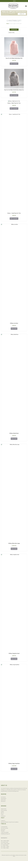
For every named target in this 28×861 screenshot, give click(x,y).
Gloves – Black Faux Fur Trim (14, 103)
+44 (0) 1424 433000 (4, 832)
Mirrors (2, 813)
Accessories (3, 816)
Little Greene (3, 800)
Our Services (3, 797)
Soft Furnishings (4, 810)
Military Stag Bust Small (14, 653)
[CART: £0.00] (26, 5)
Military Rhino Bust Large (14, 543)
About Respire (3, 798)
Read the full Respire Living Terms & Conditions (9, 822)
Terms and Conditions (12, 855)
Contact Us (3, 820)
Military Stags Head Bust (14, 763)
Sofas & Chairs (3, 808)
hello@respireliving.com (5, 833)
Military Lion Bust (14, 323)
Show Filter (14, 29)
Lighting (2, 811)
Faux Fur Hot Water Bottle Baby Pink (14, 58)
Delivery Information (19, 855)
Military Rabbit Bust (14, 433)
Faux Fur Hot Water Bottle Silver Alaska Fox (14, 89)
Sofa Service (3, 801)
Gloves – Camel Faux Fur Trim (14, 213)
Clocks (2, 814)
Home (7, 23)
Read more (14, 328)
